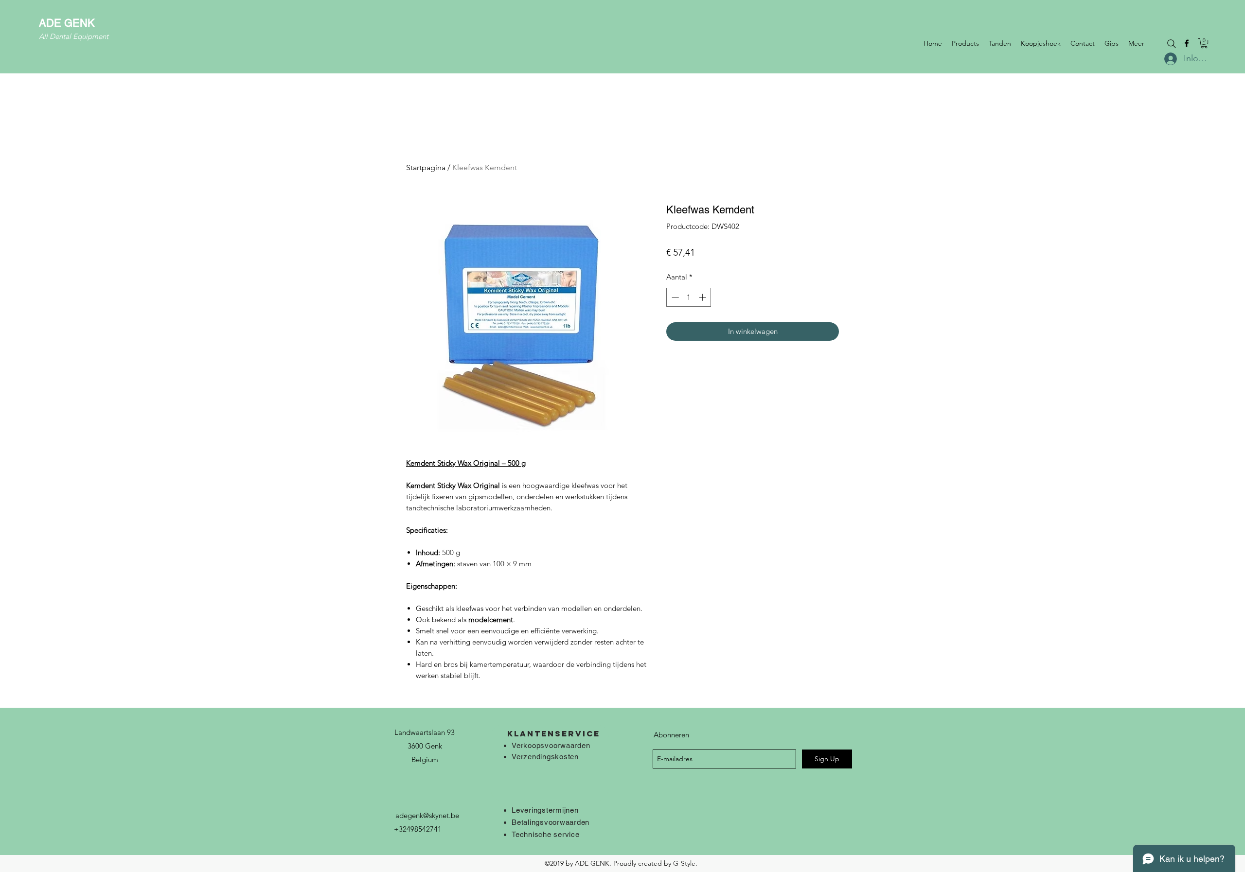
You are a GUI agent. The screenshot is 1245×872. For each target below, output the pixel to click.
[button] (1204, 43)
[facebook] (1187, 43)
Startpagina (425, 167)
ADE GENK (67, 23)
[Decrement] (674, 297)
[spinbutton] (689, 297)
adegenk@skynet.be (427, 815)
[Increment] (703, 297)
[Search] (1171, 44)
